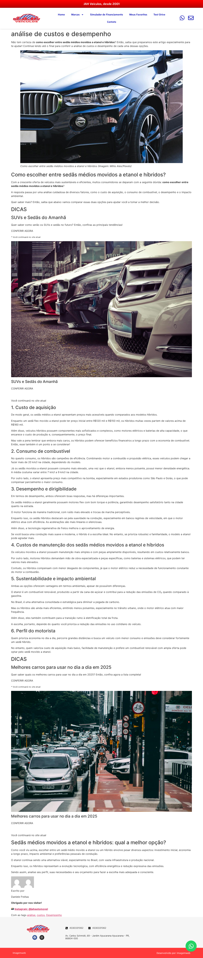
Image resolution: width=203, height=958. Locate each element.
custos (41, 915)
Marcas (75, 15)
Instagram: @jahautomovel (31, 909)
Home (61, 15)
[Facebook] (34, 937)
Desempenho (54, 915)
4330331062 (76, 928)
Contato (111, 22)
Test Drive (159, 15)
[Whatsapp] (191, 946)
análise (31, 915)
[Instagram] (41, 937)
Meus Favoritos (138, 15)
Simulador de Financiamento (106, 15)
